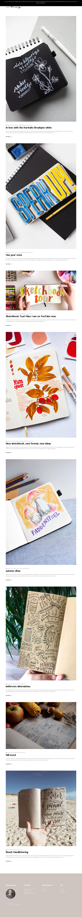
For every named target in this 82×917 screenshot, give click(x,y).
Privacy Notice (63, 892)
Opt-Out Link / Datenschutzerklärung (42, 4)
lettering (24, 125)
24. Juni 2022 (14, 314)
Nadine (8, 125)
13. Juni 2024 (14, 125)
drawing (20, 125)
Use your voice (14, 255)
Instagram (44, 890)
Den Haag (20, 252)
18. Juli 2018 (13, 849)
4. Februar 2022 (14, 441)
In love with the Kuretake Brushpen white (29, 128)
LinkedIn (44, 889)
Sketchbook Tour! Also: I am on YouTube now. (31, 316)
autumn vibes (13, 571)
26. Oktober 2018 (15, 752)
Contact (62, 889)
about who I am (32, 892)
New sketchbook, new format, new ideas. (28, 444)
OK (34, 4)
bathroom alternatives (18, 686)
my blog (28, 890)
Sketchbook (29, 125)
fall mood (11, 755)
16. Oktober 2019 (15, 684)
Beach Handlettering (17, 852)
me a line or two (31, 893)
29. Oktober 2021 (15, 568)
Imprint (62, 890)
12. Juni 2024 (14, 252)
